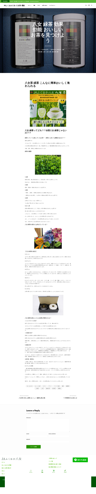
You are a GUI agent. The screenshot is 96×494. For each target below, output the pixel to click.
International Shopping (34, 1)
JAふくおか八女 (29, 386)
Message (28, 417)
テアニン (50, 386)
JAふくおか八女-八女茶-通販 (14, 5)
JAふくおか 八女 (36, 49)
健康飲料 (67, 386)
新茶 (55, 51)
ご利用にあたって (53, 458)
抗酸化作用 (48, 388)
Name (28, 433)
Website (28, 439)
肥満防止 (59, 388)
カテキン (44, 386)
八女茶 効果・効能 (50, 51)
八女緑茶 (37, 388)
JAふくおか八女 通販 (6, 465)
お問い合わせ (44, 5)
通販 (34, 5)
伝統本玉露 (40, 51)
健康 (63, 386)
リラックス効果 (57, 386)
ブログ (38, 5)
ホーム (29, 5)
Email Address (52, 433)
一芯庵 (63, 49)
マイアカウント (52, 5)
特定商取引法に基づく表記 (55, 464)
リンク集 (51, 461)
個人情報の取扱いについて (55, 467)
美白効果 (54, 388)
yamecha (58, 49)
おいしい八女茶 (37, 386)
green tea (53, 49)
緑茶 (57, 51)
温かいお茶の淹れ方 (6, 468)
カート (53, 472)
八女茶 (44, 51)
